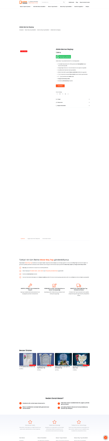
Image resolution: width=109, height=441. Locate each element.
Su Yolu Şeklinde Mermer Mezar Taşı (27, 366)
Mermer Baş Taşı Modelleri (43, 30)
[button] (72, 6)
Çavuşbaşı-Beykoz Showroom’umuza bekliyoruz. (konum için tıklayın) (74, 407)
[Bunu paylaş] (60, 94)
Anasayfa (21, 30)
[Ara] (64, 2)
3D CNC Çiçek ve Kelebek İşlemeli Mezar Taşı (80, 367)
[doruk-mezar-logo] (23, 2)
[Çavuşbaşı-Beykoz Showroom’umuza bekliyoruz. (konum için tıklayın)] (59, 408)
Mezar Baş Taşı (28, 262)
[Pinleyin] (65, 94)
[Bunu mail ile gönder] (57, 94)
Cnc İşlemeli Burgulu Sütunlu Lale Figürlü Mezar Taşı (44, 367)
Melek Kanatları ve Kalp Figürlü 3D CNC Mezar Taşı (62, 367)
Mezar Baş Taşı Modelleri (30, 30)
